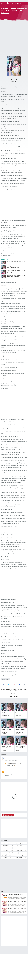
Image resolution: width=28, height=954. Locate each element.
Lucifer (6, 758)
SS (2, 855)
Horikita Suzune (19, 845)
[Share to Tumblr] (24, 684)
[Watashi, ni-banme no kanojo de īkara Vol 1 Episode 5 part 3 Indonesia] (21, 707)
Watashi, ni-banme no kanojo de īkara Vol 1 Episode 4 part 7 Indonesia (14, 695)
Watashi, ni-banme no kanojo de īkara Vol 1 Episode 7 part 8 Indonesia (6, 748)
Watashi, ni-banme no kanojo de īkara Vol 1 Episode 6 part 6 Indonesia (16, 266)
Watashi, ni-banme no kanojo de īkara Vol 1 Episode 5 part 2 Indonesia (14, 690)
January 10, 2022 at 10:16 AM (16, 763)
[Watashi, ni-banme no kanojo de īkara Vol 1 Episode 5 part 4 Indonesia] (7, 707)
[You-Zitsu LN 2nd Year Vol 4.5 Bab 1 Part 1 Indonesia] (4, 903)
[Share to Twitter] (8, 684)
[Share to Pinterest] (14, 684)
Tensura (5, 857)
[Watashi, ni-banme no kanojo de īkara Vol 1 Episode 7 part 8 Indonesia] (7, 740)
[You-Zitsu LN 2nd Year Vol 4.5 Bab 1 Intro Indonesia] (4, 910)
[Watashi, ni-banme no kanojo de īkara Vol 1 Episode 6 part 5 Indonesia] (3, 272)
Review (13, 852)
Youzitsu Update (14, 3)
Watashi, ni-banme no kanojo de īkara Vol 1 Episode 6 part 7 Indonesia (16, 262)
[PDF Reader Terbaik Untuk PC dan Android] (4, 896)
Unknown (9, 763)
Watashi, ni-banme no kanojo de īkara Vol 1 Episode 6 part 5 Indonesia (16, 271)
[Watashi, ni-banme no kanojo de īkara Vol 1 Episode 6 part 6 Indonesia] (3, 267)
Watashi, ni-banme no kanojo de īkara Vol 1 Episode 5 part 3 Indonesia (20, 714)
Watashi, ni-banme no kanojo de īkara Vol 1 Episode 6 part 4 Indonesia (16, 276)
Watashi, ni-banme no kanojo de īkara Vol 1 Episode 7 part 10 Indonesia (6, 731)
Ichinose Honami (18, 847)
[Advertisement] (14, 38)
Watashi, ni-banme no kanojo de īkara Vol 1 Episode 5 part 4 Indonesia (6, 714)
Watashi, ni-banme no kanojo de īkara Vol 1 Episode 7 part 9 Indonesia (20, 731)
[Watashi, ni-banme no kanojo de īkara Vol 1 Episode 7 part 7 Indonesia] (21, 740)
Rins (6, 772)
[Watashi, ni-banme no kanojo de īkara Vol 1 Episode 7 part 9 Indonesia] (21, 723)
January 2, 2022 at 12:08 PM (13, 758)
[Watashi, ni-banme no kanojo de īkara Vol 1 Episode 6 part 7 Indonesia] (3, 262)
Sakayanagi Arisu (11, 855)
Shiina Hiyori (21, 855)
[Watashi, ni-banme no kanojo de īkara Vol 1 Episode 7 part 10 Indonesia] (7, 723)
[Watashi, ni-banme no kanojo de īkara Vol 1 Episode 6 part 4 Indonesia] (3, 276)
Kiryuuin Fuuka (19, 850)
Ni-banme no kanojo (5, 679)
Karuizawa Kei (5, 850)
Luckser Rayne (19, 950)
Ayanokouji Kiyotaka (19, 843)
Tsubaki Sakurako (18, 857)
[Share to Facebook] (3, 684)
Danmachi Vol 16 (6, 845)
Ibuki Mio (5, 847)
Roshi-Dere (22, 852)
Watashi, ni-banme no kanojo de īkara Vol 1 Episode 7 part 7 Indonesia (20, 748)
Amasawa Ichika (6, 843)
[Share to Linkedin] (19, 684)
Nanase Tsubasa (5, 852)
